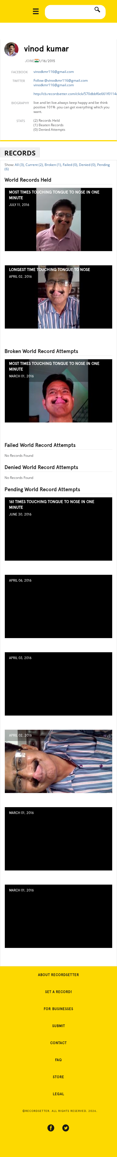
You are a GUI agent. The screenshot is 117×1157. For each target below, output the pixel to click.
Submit (58, 1026)
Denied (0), (87, 164)
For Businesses (58, 1009)
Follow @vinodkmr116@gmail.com (61, 80)
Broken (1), (53, 164)
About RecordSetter (58, 975)
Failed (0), (70, 164)
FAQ (58, 1060)
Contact (58, 1043)
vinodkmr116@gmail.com (54, 71)
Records (19, 152)
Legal (58, 1094)
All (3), (20, 164)
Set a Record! (58, 992)
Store (58, 1077)
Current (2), (35, 164)
